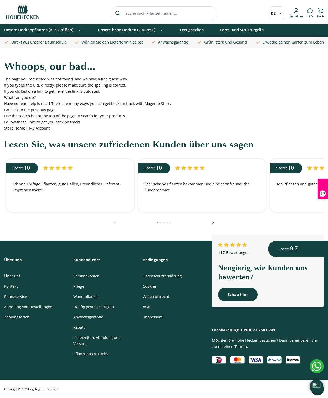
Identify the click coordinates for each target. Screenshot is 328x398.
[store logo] (22, 12)
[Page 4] (167, 222)
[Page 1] (157, 222)
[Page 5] (170, 222)
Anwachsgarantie (88, 317)
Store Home (14, 128)
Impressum (153, 317)
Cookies (150, 287)
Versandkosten (86, 276)
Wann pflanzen (86, 297)
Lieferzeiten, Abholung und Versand (97, 341)
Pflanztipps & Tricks (90, 354)
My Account (39, 128)
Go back (11, 110)
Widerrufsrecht (156, 297)
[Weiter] (213, 222)
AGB (146, 307)
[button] (316, 386)
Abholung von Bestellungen (28, 307)
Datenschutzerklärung (162, 276)
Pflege (78, 287)
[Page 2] (160, 222)
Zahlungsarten (16, 317)
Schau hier (238, 295)
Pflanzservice (15, 297)
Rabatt (79, 328)
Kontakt (11, 287)
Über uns (12, 276)
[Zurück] (115, 222)
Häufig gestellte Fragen (93, 307)
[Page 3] (164, 222)
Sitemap (52, 389)
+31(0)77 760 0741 (257, 330)
